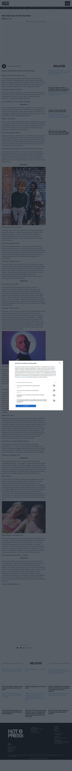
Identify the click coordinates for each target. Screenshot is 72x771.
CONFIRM (25, 405)
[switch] (53, 386)
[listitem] (36, 382)
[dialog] (36, 385)
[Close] (60, 363)
